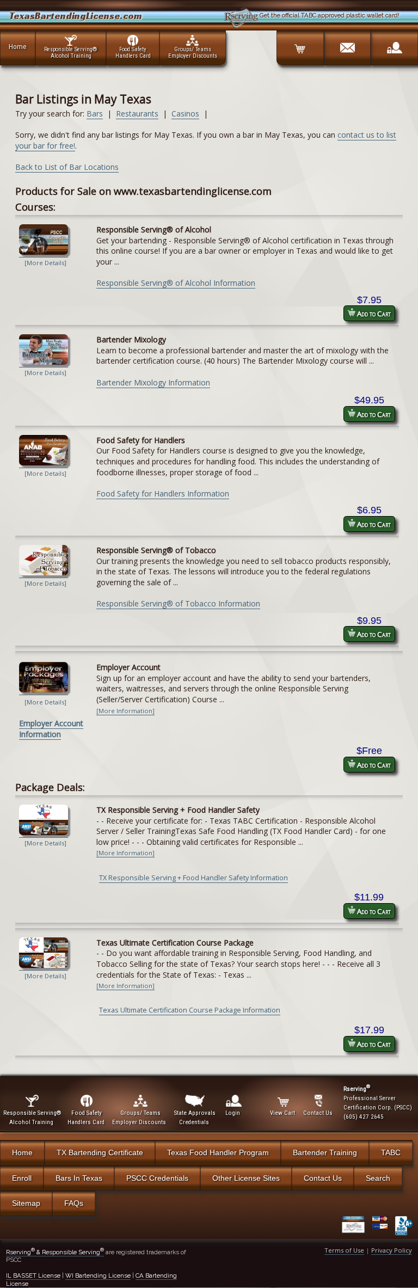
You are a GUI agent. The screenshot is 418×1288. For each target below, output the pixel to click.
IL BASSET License (33, 1275)
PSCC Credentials (157, 1178)
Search (378, 1178)
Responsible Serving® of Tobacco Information (178, 603)
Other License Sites (246, 1178)
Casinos (185, 113)
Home (18, 46)
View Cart (282, 1113)
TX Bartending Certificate (100, 1152)
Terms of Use (344, 1250)
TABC (391, 1152)
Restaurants (137, 113)
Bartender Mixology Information (153, 382)
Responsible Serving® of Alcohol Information (175, 283)
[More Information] (125, 711)
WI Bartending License (98, 1275)
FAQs (73, 1203)
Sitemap (26, 1203)
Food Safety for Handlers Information (162, 493)
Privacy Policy (391, 1250)
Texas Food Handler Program (218, 1152)
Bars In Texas (79, 1178)
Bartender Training (325, 1152)
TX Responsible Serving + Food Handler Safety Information (193, 877)
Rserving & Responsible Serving (55, 1252)
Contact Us (323, 1178)
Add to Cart (373, 313)
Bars (95, 113)
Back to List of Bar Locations (67, 167)
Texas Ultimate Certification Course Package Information (189, 1010)
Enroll (22, 1178)
